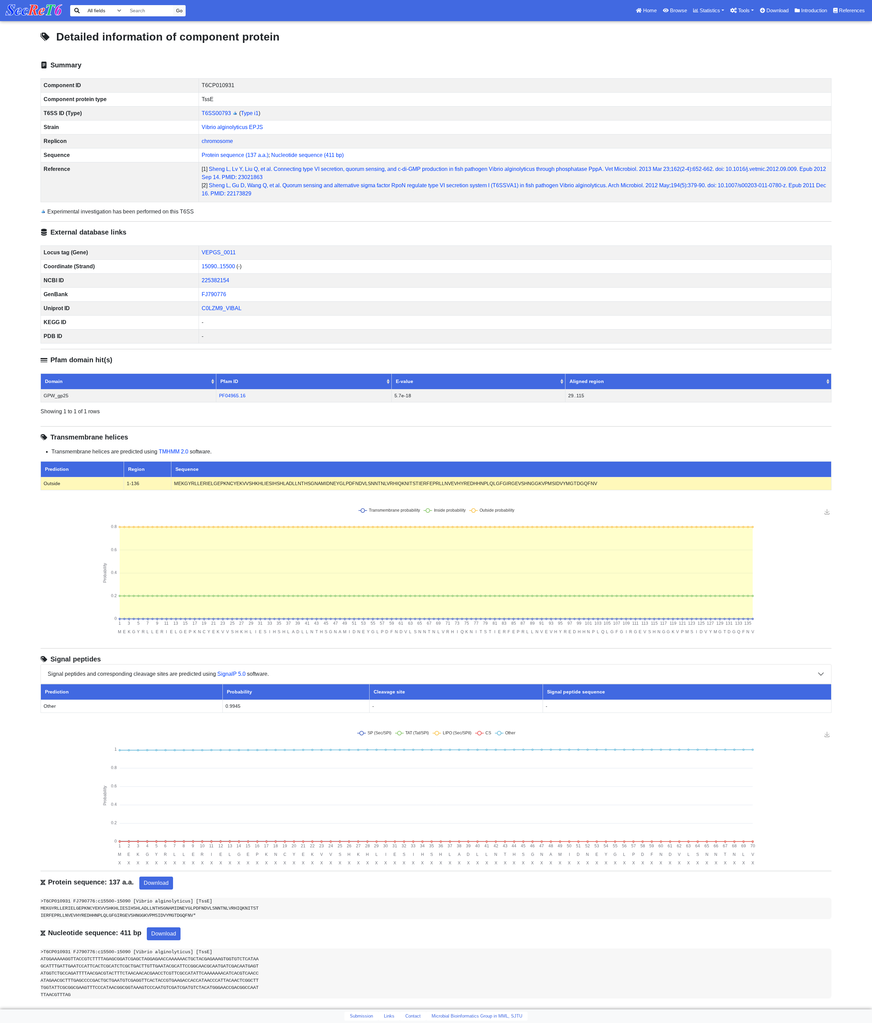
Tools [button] (743, 10)
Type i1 (250, 113)
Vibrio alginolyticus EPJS (232, 127)
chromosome (217, 141)
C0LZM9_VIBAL (222, 308)
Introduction (813, 10)
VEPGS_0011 (219, 252)
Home (649, 10)
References (851, 10)
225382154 (215, 280)
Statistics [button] (709, 10)
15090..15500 (218, 266)
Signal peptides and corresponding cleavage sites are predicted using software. (158, 674)
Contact (413, 1016)
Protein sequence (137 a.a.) (235, 155)
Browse (678, 10)
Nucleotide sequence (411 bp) (307, 155)
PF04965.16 (232, 395)
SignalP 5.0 (231, 674)
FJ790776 (214, 294)
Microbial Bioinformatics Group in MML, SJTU (477, 1016)
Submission (361, 1016)
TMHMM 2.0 (173, 451)
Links (389, 1016)
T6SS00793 (216, 113)
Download (777, 10)
